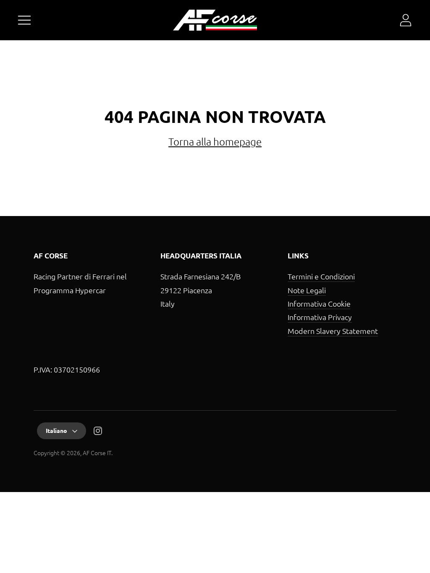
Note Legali (307, 290)
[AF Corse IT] (215, 20)
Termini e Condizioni (321, 276)
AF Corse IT (97, 452)
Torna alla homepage (215, 141)
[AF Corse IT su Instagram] (98, 432)
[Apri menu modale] (24, 20)
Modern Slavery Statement (333, 331)
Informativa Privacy (320, 317)
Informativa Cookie (319, 303)
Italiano (56, 430)
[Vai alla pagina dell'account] (405, 20)
